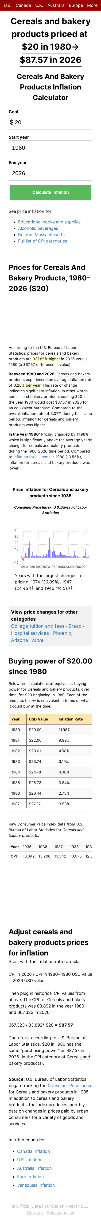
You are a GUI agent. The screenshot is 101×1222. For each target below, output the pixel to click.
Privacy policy (60, 1212)
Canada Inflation (33, 1151)
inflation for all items (32, 456)
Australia (56, 5)
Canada (23, 5)
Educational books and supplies (49, 221)
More (92, 5)
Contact (35, 1212)
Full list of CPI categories (42, 241)
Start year (19, 137)
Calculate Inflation (50, 192)
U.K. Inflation (30, 1159)
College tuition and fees (37, 626)
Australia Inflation (34, 1168)
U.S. (8, 5)
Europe (76, 5)
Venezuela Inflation (36, 1185)
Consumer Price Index (69, 1085)
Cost (14, 111)
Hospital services (30, 633)
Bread (75, 626)
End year (18, 162)
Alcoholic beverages (38, 228)
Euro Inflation (30, 1176)
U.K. (39, 5)
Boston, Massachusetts (41, 234)
